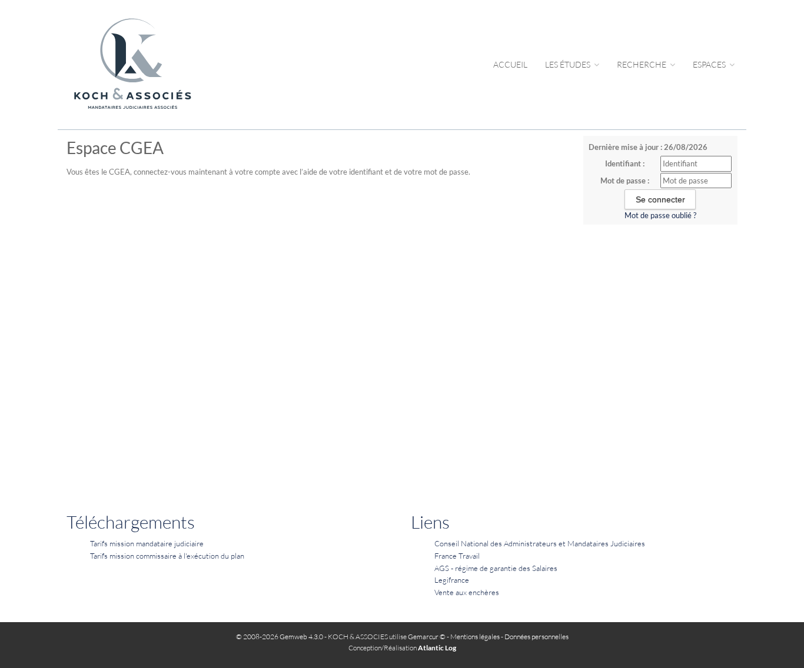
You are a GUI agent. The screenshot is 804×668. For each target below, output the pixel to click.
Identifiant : (624, 163)
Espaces (710, 64)
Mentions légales (475, 636)
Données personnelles (536, 636)
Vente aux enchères (466, 592)
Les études (568, 64)
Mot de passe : (624, 180)
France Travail (457, 555)
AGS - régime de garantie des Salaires (495, 568)
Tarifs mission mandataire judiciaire (147, 543)
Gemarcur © (427, 636)
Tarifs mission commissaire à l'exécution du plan (167, 555)
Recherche (642, 64)
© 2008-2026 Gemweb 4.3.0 (279, 636)
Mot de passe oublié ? (660, 215)
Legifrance (451, 579)
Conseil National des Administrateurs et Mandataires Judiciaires (539, 543)
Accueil (510, 64)
